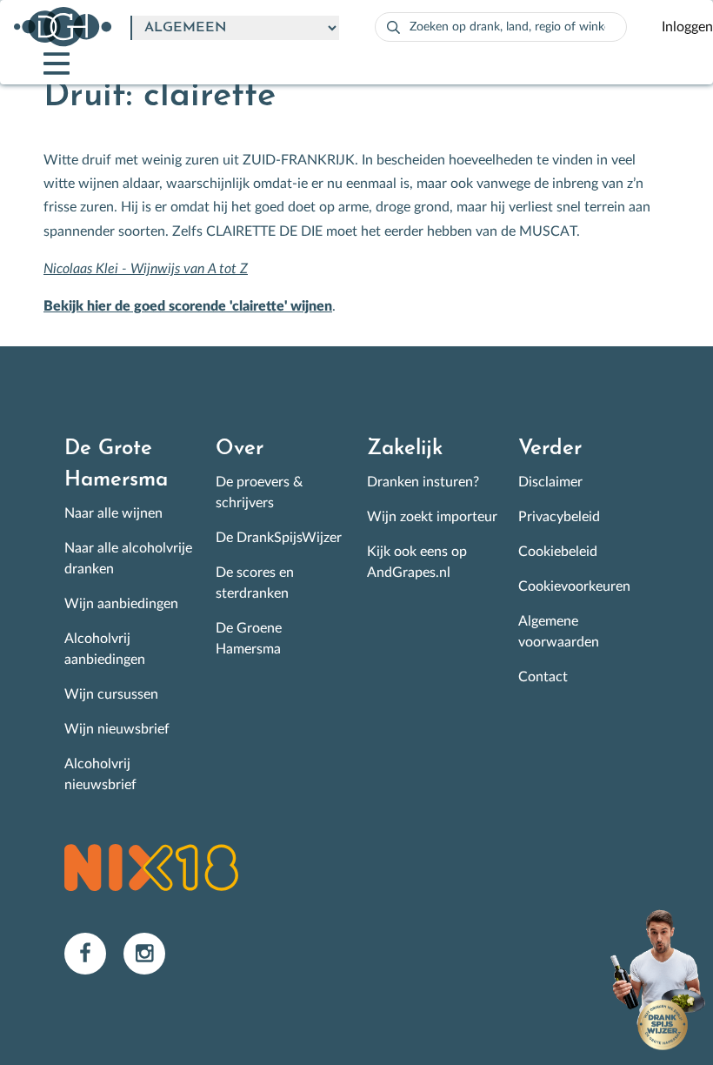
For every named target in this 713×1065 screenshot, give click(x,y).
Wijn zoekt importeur (432, 517)
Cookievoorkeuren (574, 586)
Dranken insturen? (423, 482)
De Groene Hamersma (249, 638)
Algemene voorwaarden (558, 631)
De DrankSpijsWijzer (279, 538)
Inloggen (687, 27)
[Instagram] (151, 953)
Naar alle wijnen (113, 513)
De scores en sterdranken (255, 583)
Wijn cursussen (111, 694)
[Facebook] (93, 953)
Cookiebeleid (557, 552)
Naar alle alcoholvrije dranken (128, 558)
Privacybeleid (559, 517)
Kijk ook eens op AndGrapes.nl (417, 562)
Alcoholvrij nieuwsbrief (100, 774)
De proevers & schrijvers (259, 492)
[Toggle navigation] (41, 63)
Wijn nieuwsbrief (117, 729)
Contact (543, 677)
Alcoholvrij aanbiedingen (104, 649)
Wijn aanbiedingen (121, 604)
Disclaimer (550, 482)
